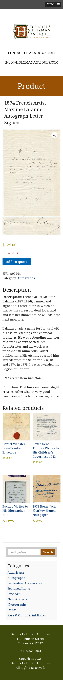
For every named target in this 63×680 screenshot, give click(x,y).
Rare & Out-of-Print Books (27, 615)
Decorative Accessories (25, 583)
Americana (16, 572)
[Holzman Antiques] (31, 31)
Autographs (26, 278)
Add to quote (17, 261)
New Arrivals (17, 599)
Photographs (17, 605)
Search (48, 552)
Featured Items (19, 588)
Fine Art (14, 594)
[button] (54, 135)
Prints (12, 610)
